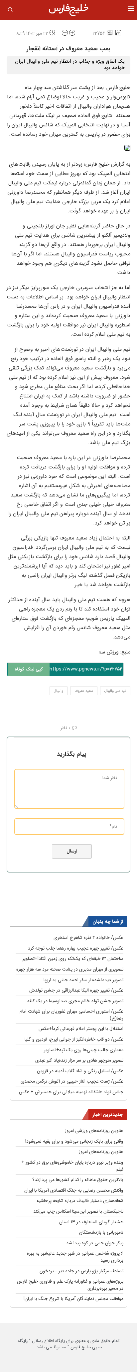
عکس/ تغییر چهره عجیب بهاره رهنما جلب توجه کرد (75, 948)
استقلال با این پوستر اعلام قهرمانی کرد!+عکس (81, 1028)
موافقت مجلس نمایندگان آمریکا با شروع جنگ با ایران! (73, 1298)
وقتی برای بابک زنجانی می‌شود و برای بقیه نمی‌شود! (74, 1141)
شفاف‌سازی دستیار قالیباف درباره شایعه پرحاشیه (80, 1200)
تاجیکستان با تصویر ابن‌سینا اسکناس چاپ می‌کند (78, 1211)
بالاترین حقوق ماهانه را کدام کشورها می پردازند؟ (77, 1179)
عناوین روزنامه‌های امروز (101, 1151)
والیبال (58, 691)
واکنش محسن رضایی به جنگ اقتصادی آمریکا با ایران (73, 1190)
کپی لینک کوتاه (29, 669)
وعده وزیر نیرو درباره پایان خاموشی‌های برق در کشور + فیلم (72, 1166)
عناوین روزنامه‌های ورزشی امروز (94, 1130)
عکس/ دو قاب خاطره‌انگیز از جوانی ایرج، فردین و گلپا (74, 1039)
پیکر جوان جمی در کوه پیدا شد (94, 1243)
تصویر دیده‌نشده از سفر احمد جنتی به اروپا (83, 980)
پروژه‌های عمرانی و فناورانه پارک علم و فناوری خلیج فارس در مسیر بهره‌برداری (70, 1285)
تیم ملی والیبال (115, 691)
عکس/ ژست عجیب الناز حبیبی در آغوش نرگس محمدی (72, 1081)
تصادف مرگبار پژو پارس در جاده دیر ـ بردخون (81, 1271)
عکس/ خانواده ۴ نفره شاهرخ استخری (88, 937)
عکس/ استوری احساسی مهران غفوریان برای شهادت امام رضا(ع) (71, 1015)
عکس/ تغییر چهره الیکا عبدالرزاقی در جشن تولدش (76, 990)
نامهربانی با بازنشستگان (101, 1232)
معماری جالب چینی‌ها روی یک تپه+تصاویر (83, 1050)
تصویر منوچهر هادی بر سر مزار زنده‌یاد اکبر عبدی (79, 1060)
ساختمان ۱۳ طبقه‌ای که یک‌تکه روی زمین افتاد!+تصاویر (72, 958)
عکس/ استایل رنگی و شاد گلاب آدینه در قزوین (80, 1071)
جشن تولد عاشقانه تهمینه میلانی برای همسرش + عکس (71, 1092)
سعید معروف (83, 691)
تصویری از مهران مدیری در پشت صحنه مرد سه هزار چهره (69, 969)
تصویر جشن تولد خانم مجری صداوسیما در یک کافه (75, 1001)
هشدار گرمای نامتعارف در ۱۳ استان (91, 1222)
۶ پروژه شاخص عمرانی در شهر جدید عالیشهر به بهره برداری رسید (75, 1257)
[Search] (10, 11)
